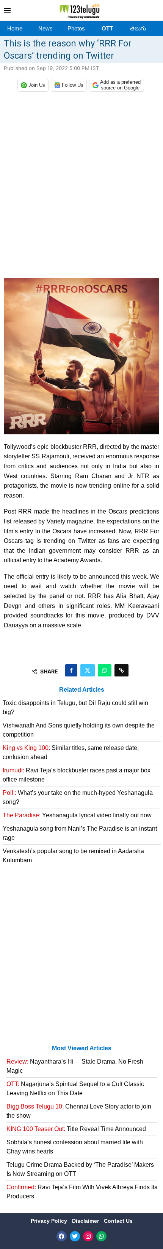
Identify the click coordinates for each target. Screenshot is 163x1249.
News (45, 28)
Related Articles (81, 689)
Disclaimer (86, 1221)
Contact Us (118, 1221)
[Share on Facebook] (71, 670)
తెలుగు (138, 28)
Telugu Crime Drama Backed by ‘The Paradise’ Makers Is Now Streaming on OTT (80, 1169)
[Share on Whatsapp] (104, 670)
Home (14, 28)
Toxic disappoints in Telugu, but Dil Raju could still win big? (75, 707)
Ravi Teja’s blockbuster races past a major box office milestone (76, 775)
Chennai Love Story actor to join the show (78, 1111)
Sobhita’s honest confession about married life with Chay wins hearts (74, 1147)
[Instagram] (88, 1236)
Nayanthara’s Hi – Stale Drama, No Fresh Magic (74, 1066)
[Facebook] (61, 1236)
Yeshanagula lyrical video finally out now (77, 815)
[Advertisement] (81, 187)
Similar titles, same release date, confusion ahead (71, 752)
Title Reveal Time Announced (76, 1129)
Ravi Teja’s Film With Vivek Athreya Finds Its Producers (81, 1192)
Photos (76, 28)
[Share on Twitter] (87, 670)
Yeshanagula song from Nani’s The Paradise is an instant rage (80, 833)
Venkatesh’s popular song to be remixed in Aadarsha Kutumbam (73, 855)
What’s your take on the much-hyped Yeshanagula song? (78, 797)
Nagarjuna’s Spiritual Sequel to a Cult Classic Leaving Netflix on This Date (75, 1088)
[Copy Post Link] (121, 670)
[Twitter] (75, 1236)
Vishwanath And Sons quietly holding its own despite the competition (79, 730)
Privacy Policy (50, 1221)
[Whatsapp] (101, 1236)
